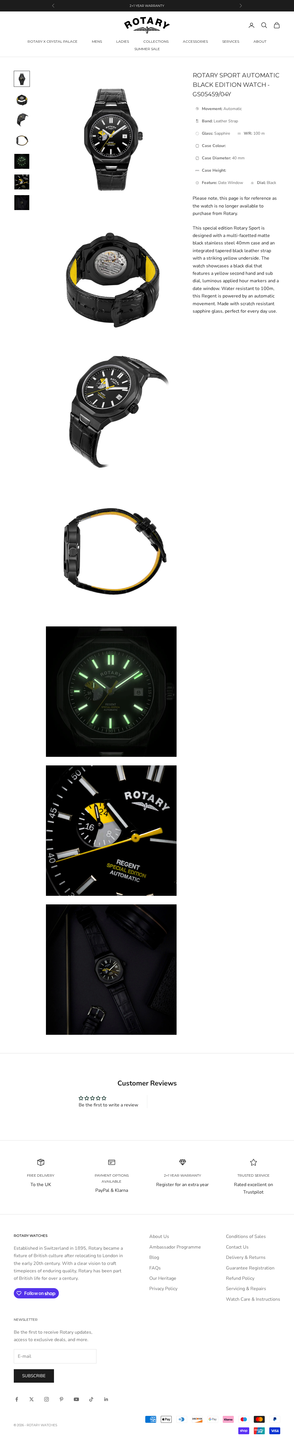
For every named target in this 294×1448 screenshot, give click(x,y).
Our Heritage (162, 1278)
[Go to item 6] (22, 182)
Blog (154, 1257)
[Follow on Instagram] (46, 1399)
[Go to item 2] (22, 99)
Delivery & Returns (246, 1257)
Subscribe (34, 1376)
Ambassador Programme (175, 1247)
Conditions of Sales (246, 1236)
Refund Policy (240, 1278)
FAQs (155, 1268)
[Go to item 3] (22, 120)
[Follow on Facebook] (17, 1399)
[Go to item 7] (22, 203)
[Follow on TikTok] (91, 1399)
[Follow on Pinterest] (61, 1399)
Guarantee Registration (250, 1268)
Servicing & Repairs (246, 1289)
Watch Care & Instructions (253, 1299)
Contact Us (237, 1247)
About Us (159, 1236)
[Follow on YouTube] (76, 1399)
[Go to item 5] (22, 161)
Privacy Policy (163, 1289)
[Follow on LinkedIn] (106, 1399)
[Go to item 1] (22, 79)
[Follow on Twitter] (31, 1399)
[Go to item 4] (22, 141)
